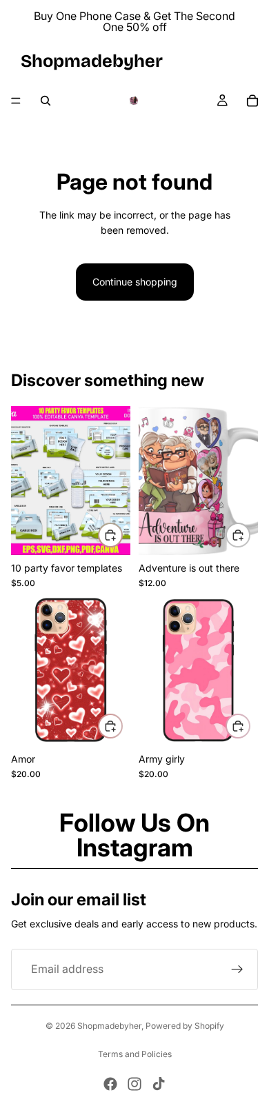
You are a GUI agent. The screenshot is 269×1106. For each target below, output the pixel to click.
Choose (122, 726)
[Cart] (252, 101)
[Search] (45, 101)
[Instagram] (134, 1084)
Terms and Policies (135, 1054)
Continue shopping (134, 282)
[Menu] (16, 101)
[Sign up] (237, 969)
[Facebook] (110, 1084)
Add (122, 535)
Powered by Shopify (185, 1025)
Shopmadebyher (109, 1025)
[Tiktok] (158, 1084)
